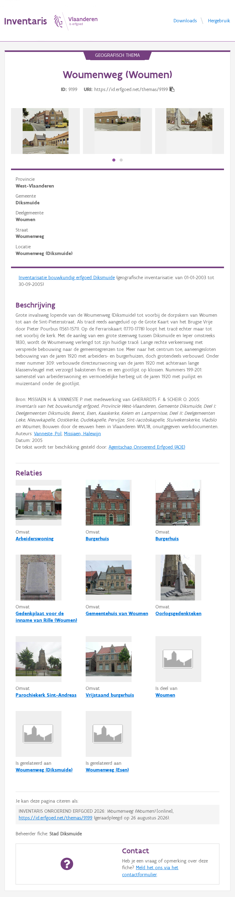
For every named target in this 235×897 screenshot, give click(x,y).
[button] (114, 160)
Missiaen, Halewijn (82, 433)
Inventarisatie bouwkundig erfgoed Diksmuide (67, 277)
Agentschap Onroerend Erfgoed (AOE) (147, 447)
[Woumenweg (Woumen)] (46, 131)
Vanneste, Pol (48, 433)
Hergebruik (219, 20)
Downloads (185, 20)
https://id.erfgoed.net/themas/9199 (55, 818)
